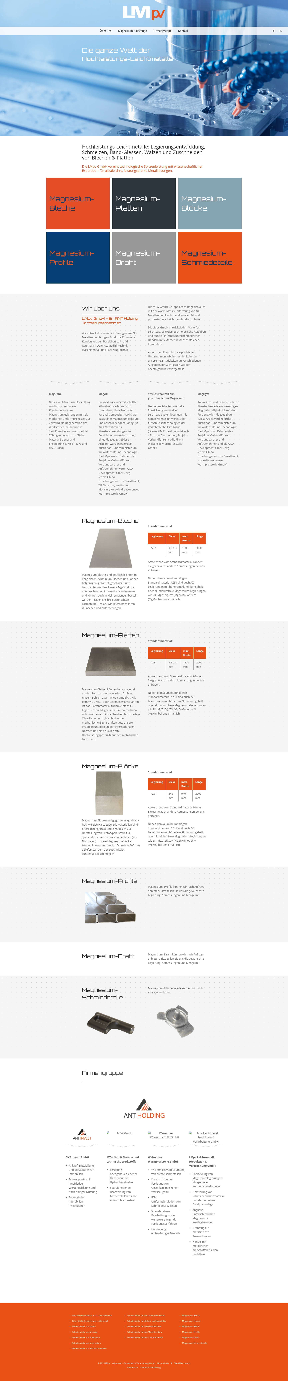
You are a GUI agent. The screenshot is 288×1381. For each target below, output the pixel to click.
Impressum (132, 1367)
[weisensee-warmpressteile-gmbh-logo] (164, 1135)
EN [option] (280, 31)
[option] (280, 31)
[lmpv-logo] (144, 13)
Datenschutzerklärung (150, 1367)
